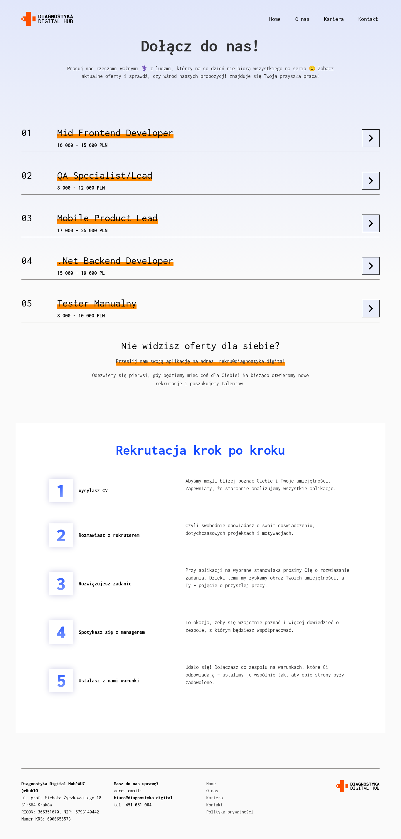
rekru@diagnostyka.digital (252, 361)
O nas (302, 19)
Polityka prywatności (229, 811)
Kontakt (368, 19)
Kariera (334, 19)
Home (274, 19)
